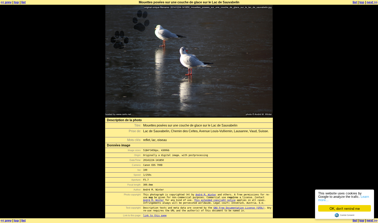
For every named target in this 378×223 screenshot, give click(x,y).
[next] (189, 115)
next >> (372, 2)
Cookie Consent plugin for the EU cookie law (344, 215)
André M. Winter (205, 194)
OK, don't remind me (345, 208)
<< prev (6, 2)
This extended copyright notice (214, 200)
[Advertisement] (362, 97)
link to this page (155, 215)
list (23, 2)
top (16, 2)
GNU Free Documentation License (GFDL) (238, 207)
